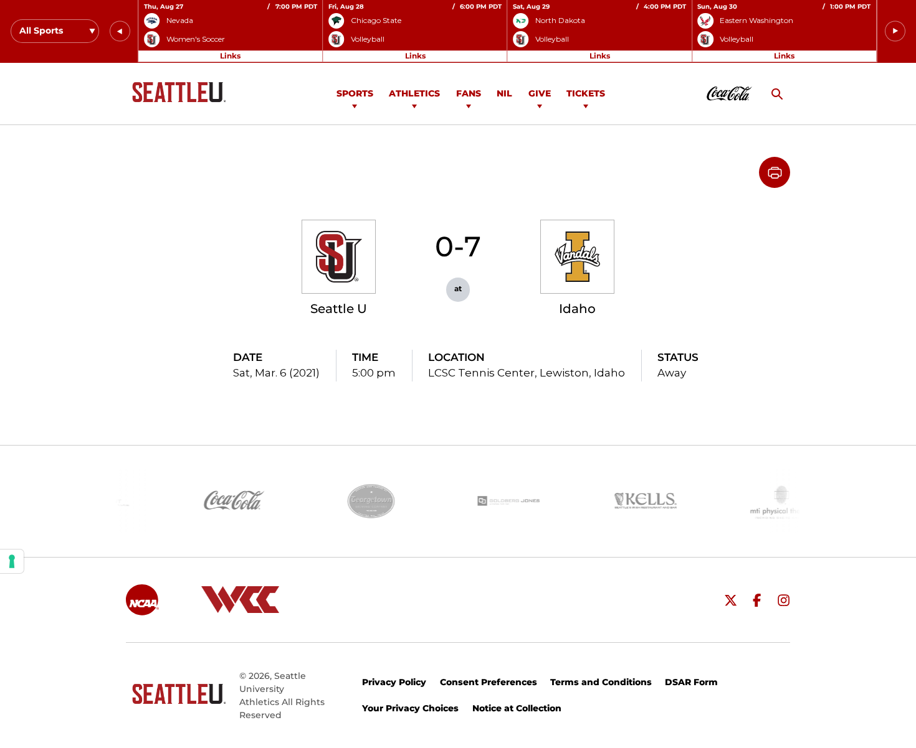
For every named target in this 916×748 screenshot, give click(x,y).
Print (774, 172)
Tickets (585, 93)
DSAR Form (691, 682)
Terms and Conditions (601, 682)
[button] (120, 31)
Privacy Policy (394, 682)
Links (230, 55)
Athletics (414, 93)
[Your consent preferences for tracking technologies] (12, 561)
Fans (468, 93)
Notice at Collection (516, 708)
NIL (504, 93)
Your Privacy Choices (410, 708)
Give (539, 93)
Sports (354, 93)
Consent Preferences (488, 682)
